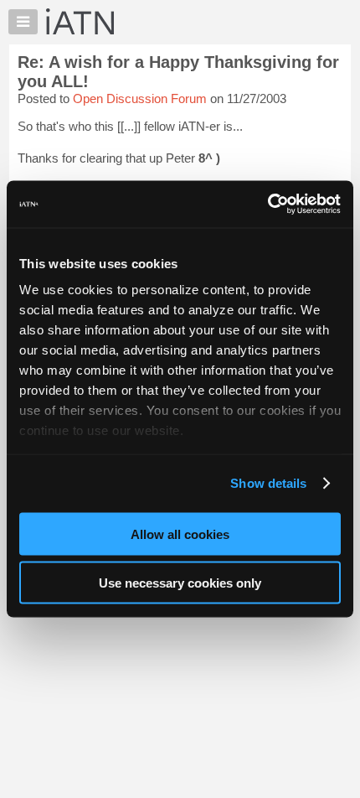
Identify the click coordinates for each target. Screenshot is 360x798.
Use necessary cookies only (180, 583)
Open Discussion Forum (140, 98)
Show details (268, 483)
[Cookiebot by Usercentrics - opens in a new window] (267, 204)
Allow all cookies (180, 533)
